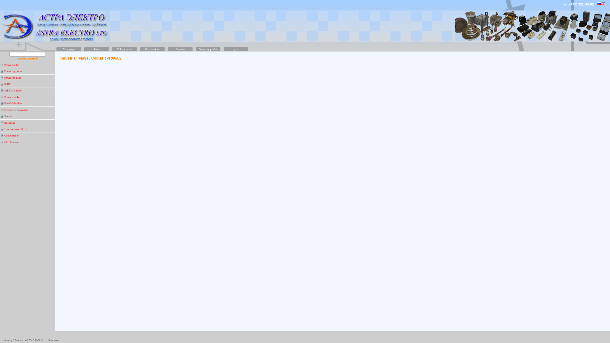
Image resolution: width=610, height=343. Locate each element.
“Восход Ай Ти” (23, 340)
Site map (53, 340)
